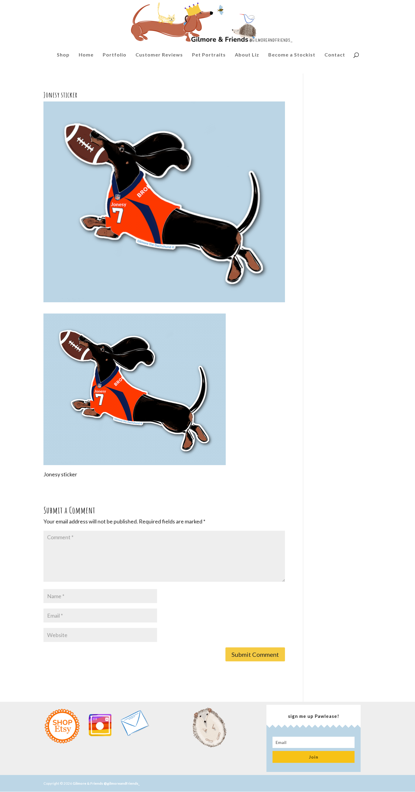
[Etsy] (62, 742)
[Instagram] (100, 742)
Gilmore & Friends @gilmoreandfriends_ (106, 783)
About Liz (247, 56)
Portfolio (114, 56)
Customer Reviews (159, 56)
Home (86, 56)
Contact (334, 56)
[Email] (134, 736)
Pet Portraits (209, 56)
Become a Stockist (291, 56)
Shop (63, 56)
